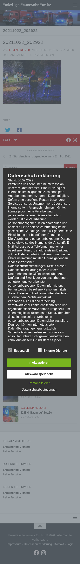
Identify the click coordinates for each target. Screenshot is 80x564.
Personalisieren (39, 383)
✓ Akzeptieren (39, 362)
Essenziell (21, 350)
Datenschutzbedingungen (39, 389)
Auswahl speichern (39, 374)
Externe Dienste (55, 350)
